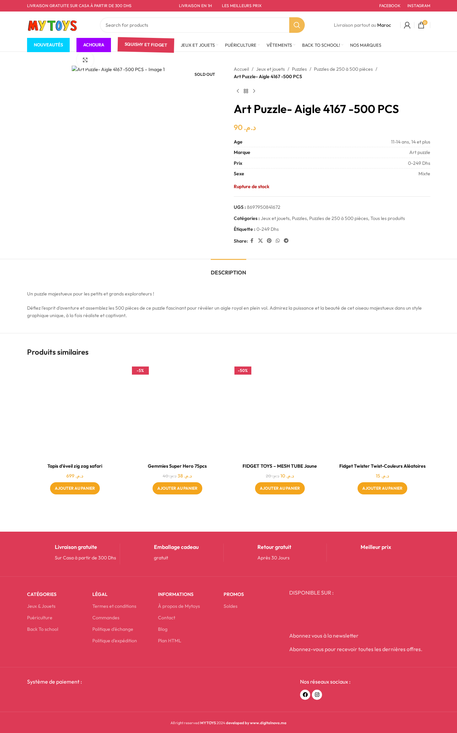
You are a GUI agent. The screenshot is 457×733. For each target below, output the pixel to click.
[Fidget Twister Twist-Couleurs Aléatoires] (382, 412)
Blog (162, 629)
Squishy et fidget (145, 45)
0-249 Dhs (267, 229)
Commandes (105, 618)
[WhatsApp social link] (278, 240)
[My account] (407, 25)
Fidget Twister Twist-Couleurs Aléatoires (382, 466)
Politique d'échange (112, 629)
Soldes (230, 606)
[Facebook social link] (252, 240)
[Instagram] (317, 695)
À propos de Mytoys (179, 606)
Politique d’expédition (114, 641)
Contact (166, 618)
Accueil (241, 69)
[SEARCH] (297, 25)
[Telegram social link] (286, 240)
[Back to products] (246, 91)
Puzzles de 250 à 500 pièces (343, 69)
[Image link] (78, 697)
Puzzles (299, 69)
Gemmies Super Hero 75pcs (177, 466)
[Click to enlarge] (85, 59)
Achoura (93, 44)
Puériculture (39, 618)
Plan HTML (169, 641)
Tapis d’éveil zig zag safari (74, 466)
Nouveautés (48, 44)
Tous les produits (387, 218)
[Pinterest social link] (269, 240)
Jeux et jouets (270, 69)
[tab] (228, 269)
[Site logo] (52, 24)
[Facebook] (305, 695)
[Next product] (254, 91)
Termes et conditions (114, 606)
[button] (75, 488)
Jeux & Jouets (41, 606)
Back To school (42, 629)
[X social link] (260, 240)
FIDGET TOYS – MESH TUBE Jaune (280, 466)
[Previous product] (238, 91)
